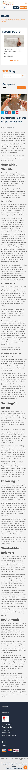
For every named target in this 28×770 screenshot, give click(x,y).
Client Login (15, 7)
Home (2, 19)
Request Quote (23, 7)
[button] (11, 61)
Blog (6, 19)
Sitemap (26, 758)
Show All (21, 87)
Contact (16, 758)
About (7, 758)
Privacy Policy (21, 759)
